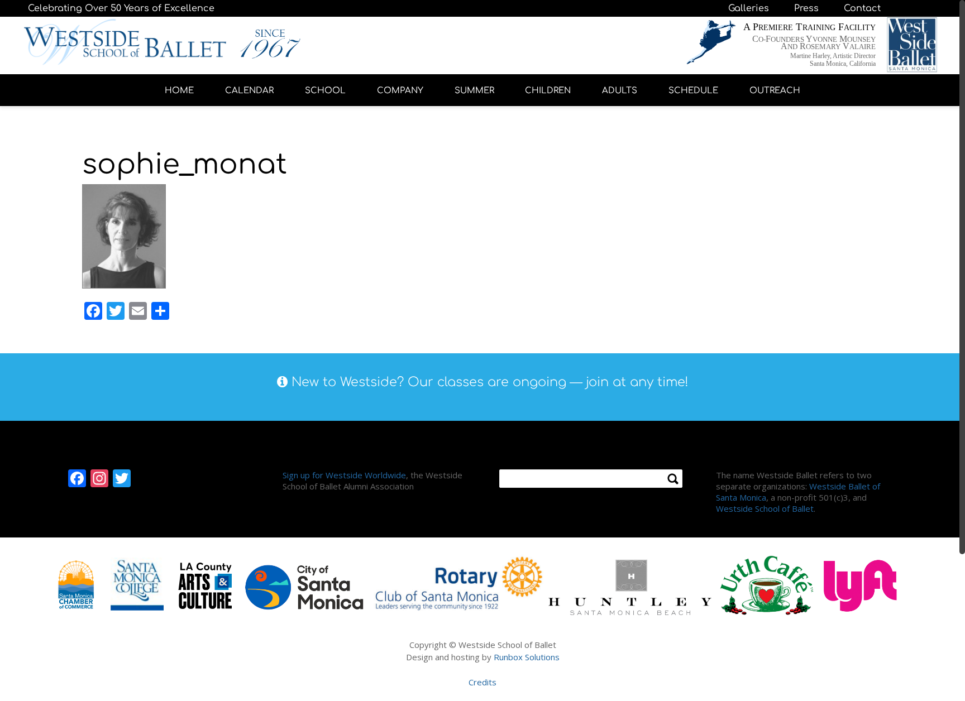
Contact (862, 8)
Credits (482, 682)
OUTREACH (774, 90)
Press (806, 8)
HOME (179, 90)
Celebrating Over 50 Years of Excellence (121, 8)
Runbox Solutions (527, 656)
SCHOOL (325, 90)
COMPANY (400, 90)
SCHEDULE (693, 90)
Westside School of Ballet (765, 508)
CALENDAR (249, 90)
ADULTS (619, 90)
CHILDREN (548, 90)
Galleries (748, 8)
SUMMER (474, 90)
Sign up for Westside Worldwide (344, 475)
